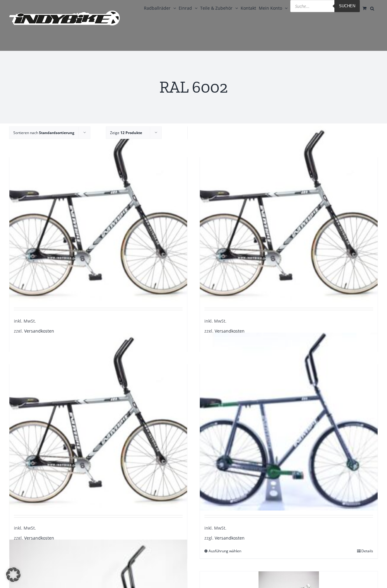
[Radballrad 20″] (98, 214)
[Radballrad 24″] (98, 421)
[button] (13, 574)
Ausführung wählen (225, 551)
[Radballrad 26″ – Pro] (289, 421)
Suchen (347, 6)
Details (367, 551)
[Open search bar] (372, 7)
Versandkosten (39, 331)
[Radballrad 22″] (289, 214)
